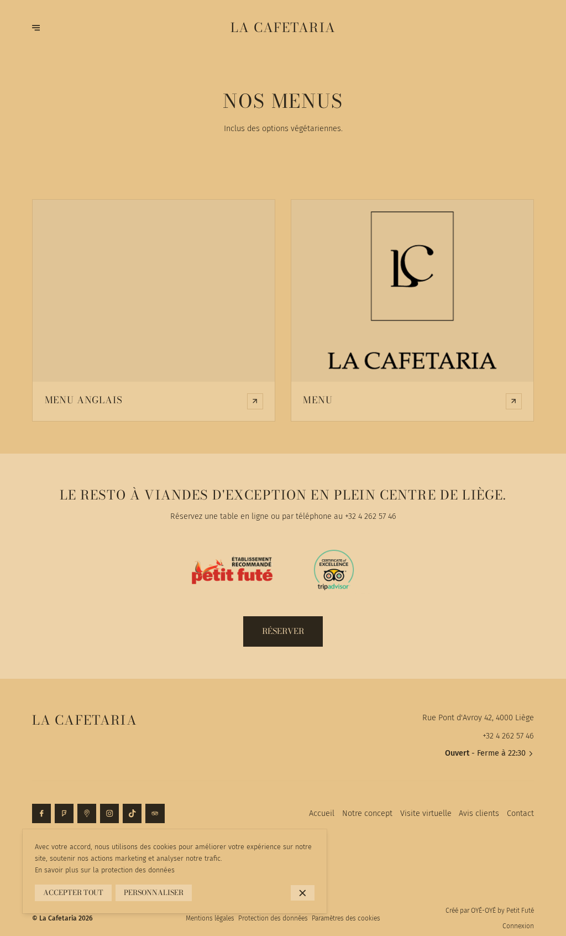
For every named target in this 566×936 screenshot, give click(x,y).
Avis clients (479, 813)
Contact (520, 813)
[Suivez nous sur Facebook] (41, 813)
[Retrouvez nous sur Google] (86, 813)
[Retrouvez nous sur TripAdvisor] (154, 813)
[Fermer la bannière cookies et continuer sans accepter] (303, 893)
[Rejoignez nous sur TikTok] (132, 813)
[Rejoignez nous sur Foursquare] (64, 813)
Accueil (321, 813)
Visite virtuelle (426, 813)
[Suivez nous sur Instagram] (109, 813)
